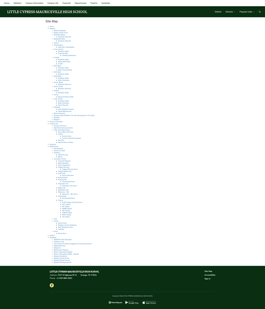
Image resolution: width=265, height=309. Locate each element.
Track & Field (58, 99)
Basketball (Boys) (59, 35)
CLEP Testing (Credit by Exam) (72, 202)
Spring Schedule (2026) (65, 97)
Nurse (56, 231)
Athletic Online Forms (61, 33)
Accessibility (209, 275)
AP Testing (65, 206)
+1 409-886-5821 (64, 278)
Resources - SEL (63, 192)
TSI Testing (66, 217)
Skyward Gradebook (60, 256)
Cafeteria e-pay (63, 155)
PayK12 (52, 235)
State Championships (65, 70)
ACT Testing (66, 204)
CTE (55, 219)
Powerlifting (57, 76)
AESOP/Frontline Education (63, 239)
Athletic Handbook (60, 30)
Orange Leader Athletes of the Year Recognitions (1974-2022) (74, 115)
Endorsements (62, 177)
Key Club (61, 140)
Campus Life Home (60, 126)
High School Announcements (63, 128)
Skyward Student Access (62, 260)
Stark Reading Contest (65, 227)
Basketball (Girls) (59, 39)
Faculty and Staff (59, 150)
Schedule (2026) (63, 51)
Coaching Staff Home (69, 55)
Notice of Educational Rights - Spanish (66, 254)
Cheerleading (58, 45)
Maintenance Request (61, 250)
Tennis (56, 95)
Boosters (57, 117)
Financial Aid (62, 179)
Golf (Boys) (57, 66)
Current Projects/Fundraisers (71, 138)
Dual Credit (61, 173)
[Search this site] (260, 12)
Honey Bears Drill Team (65, 132)
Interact (60, 134)
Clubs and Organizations (62, 130)
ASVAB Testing (67, 208)
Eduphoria (57, 248)
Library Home (62, 223)
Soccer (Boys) (58, 82)
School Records (63, 105)
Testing (60, 200)
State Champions (63, 80)
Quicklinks (53, 237)
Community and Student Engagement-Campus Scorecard (73, 244)
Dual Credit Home (68, 175)
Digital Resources (59, 246)
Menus (60, 157)
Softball (56, 90)
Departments (54, 146)
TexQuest (61, 229)
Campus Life (54, 124)
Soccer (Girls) (58, 86)
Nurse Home (62, 233)
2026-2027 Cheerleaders (66, 47)
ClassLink (53, 144)
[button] (230, 11)
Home (52, 26)
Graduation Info (63, 184)
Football (56, 57)
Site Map (208, 271)
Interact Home (66, 136)
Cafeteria (57, 153)
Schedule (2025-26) (64, 37)
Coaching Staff (62, 53)
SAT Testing (66, 210)
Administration (58, 148)
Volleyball (57, 107)
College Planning (63, 167)
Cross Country (58, 49)
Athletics (52, 28)
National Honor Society (65, 142)
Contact (60, 64)
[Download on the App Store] (149, 302)
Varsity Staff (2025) (64, 62)
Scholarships (62, 196)
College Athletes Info (65, 171)
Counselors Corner (60, 159)
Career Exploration (64, 165)
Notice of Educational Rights (63, 252)
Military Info (62, 188)
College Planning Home (70, 169)
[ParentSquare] (115, 302)
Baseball (56, 119)
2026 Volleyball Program (66, 109)
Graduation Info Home (69, 186)
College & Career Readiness (67, 225)
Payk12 (56, 43)
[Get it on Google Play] (132, 302)
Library (56, 221)
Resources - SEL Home (70, 194)
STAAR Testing (67, 213)
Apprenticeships (63, 163)
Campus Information (56, 122)
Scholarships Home (68, 198)
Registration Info (63, 190)
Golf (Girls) (57, 72)
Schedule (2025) (63, 59)
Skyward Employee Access (62, 262)
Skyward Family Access (61, 258)
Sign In (207, 278)
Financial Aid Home (68, 182)
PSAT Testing (66, 215)
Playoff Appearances (64, 111)
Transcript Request (64, 161)
